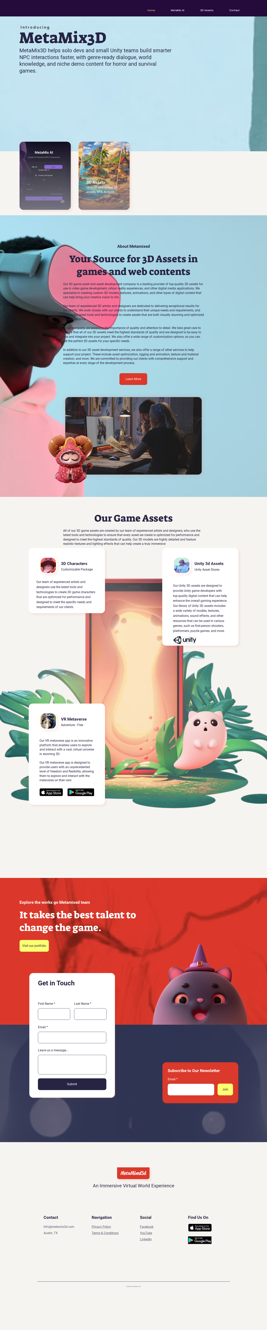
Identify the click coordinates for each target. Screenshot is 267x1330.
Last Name (81, 1003)
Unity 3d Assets (209, 563)
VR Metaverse (74, 719)
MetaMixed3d (133, 1173)
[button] (62, 202)
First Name (45, 1003)
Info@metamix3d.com (59, 1227)
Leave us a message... (53, 1050)
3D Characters (74, 563)
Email (42, 1027)
